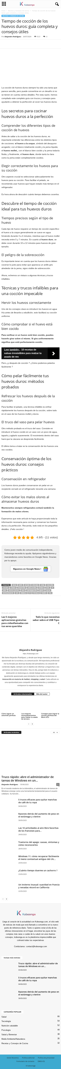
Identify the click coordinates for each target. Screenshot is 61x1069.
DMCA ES (41, 1061)
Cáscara (35, 585)
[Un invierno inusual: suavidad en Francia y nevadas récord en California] (8, 894)
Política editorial (28, 1058)
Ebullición (32, 588)
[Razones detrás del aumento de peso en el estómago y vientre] (8, 820)
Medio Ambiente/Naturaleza (13, 1039)
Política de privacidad (46, 1058)
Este (47, 588)
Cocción (50, 585)
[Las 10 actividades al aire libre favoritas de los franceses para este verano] (8, 836)
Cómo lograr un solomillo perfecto (8, 714)
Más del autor (42, 694)
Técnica (36, 593)
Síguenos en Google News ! (27, 569)
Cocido (5, 588)
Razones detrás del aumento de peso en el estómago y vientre (38, 815)
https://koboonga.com (30, 653)
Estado (41, 588)
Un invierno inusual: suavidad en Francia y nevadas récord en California (39, 886)
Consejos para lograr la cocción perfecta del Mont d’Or (50, 715)
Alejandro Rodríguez (13, 36)
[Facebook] (4, 44)
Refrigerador (8, 593)
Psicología (6, 1030)
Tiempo (43, 593)
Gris (4, 590)
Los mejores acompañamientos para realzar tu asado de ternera (29, 716)
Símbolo (24, 593)
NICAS (48, 590)
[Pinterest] (18, 44)
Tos (50, 593)
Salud (3, 1017)
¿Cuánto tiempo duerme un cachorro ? (37, 870)
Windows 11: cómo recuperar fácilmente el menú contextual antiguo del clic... (38, 857)
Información (32, 590)
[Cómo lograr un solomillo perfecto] (10, 705)
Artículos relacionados (23, 694)
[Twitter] (11, 44)
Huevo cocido (14, 590)
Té (30, 593)
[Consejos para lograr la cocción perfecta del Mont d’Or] (50, 705)
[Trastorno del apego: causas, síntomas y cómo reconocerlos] (8, 848)
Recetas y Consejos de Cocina (18, 11)
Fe (52, 588)
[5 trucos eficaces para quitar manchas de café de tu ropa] (8, 806)
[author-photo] (30, 640)
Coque (13, 588)
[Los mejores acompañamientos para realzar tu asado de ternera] (30, 705)
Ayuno (27, 585)
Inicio (3, 11)
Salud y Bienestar (9, 1034)
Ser (17, 593)
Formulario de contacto (25, 1061)
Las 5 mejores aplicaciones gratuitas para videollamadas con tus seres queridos (14, 621)
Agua (14, 585)
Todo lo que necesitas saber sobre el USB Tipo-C (46, 620)
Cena (42, 585)
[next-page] (32, 723)
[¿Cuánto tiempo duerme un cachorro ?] (8, 874)
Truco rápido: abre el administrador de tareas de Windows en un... (27, 778)
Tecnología (6, 1021)
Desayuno (21, 588)
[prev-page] (28, 723)
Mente (41, 590)
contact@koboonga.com (36, 946)
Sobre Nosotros (13, 1058)
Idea (23, 590)
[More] (32, 44)
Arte (20, 585)
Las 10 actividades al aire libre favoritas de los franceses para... (38, 829)
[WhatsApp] (25, 44)
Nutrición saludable (9, 1026)
